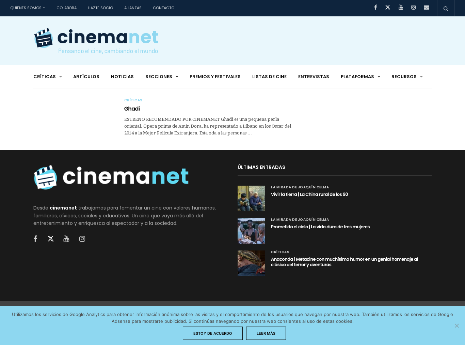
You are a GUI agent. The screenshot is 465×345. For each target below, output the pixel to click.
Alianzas (133, 8)
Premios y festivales (215, 76)
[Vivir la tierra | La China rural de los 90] (251, 198)
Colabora (67, 8)
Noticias (122, 76)
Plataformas (357, 76)
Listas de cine (269, 76)
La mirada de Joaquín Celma (300, 187)
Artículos (86, 76)
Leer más (266, 333)
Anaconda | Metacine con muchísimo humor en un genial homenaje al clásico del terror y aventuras (344, 262)
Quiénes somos (26, 8)
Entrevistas (313, 76)
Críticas (44, 76)
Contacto (163, 8)
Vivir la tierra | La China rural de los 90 (309, 194)
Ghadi (132, 109)
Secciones (158, 76)
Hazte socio (100, 8)
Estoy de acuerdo (212, 333)
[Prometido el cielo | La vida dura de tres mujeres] (251, 231)
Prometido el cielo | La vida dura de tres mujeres (320, 227)
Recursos (404, 76)
